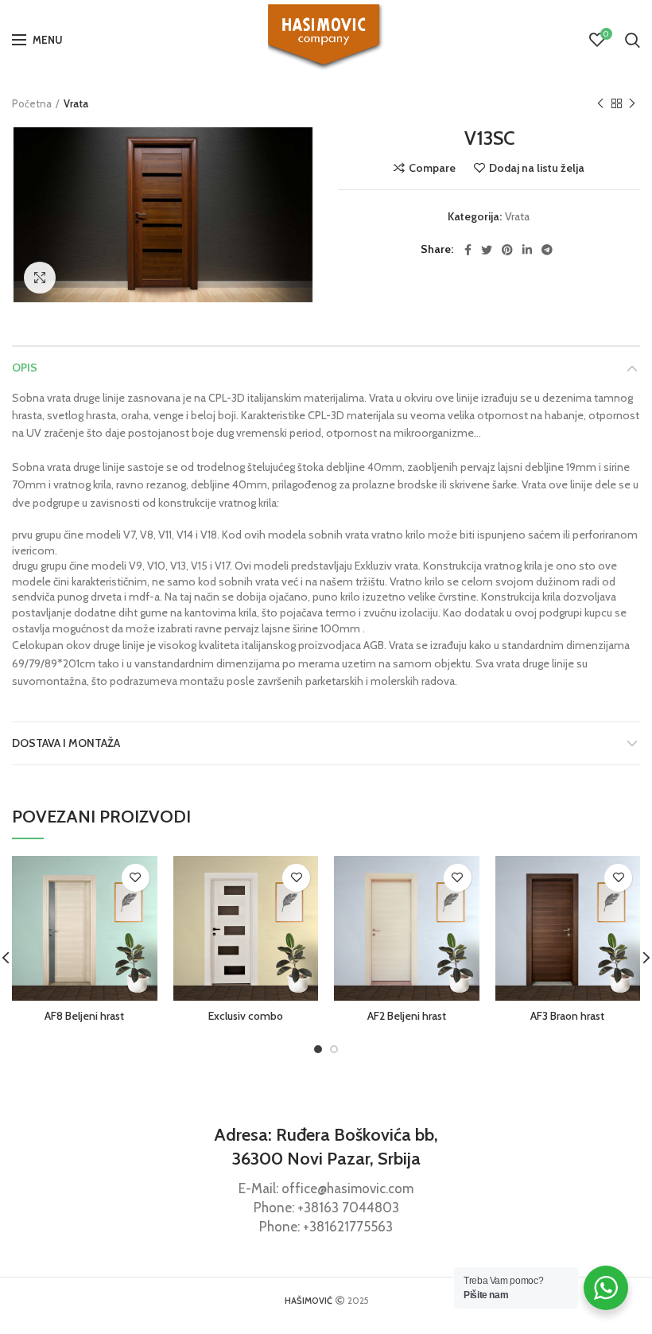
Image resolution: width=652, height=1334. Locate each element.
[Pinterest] (507, 249)
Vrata (76, 103)
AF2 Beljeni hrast (406, 1016)
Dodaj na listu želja (536, 167)
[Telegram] (547, 249)
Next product (632, 103)
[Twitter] (486, 249)
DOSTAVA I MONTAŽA (66, 743)
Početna (32, 103)
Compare (432, 167)
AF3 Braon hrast (567, 1016)
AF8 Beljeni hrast (84, 1016)
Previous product (600, 103)
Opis (24, 367)
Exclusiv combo (245, 1016)
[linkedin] (527, 249)
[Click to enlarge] (40, 278)
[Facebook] (468, 249)
